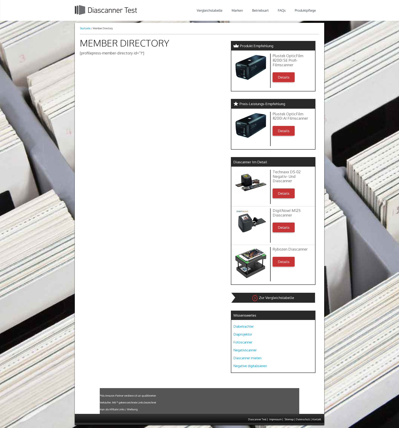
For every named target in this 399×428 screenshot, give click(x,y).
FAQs (282, 10)
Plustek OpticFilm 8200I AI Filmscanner (290, 116)
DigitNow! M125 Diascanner (287, 212)
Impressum (275, 419)
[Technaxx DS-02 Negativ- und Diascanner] (250, 182)
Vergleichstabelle (210, 10)
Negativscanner (245, 350)
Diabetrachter (243, 326)
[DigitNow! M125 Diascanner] (250, 221)
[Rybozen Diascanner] (250, 263)
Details (283, 77)
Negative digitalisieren (250, 366)
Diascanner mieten (247, 358)
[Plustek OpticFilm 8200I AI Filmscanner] (250, 125)
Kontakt (316, 419)
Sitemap (289, 419)
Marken (237, 10)
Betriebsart (260, 10)
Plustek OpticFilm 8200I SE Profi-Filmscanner (288, 60)
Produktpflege (305, 10)
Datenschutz (303, 419)
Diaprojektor (242, 334)
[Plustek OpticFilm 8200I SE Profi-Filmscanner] (250, 67)
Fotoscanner (242, 342)
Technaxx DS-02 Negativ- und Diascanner (287, 176)
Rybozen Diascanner (290, 249)
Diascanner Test (257, 419)
